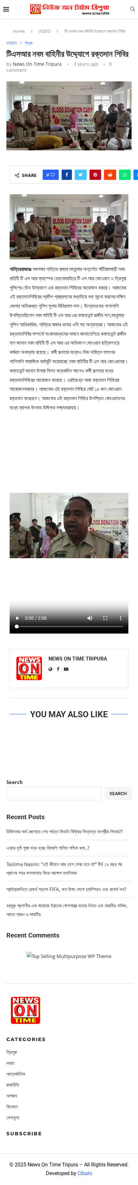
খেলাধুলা (12, 1117)
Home (19, 31)
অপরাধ (11, 1095)
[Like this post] (52, 175)
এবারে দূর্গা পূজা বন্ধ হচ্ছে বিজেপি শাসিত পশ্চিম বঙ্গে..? (47, 848)
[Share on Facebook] (67, 175)
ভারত (10, 1063)
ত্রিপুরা (28, 43)
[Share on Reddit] (110, 175)
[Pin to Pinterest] (95, 175)
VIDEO (45, 31)
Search (14, 782)
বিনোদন (12, 1106)
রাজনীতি (12, 1084)
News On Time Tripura (37, 64)
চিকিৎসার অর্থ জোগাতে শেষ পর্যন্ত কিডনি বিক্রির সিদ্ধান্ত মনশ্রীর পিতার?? (64, 831)
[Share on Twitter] (81, 175)
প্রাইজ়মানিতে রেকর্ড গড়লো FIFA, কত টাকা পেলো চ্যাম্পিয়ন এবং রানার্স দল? (66, 889)
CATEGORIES (26, 1039)
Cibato (85, 1173)
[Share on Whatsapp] (125, 175)
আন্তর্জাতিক (15, 1074)
